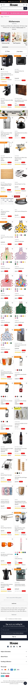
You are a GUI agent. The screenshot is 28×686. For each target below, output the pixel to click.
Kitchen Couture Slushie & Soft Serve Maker (20, 345)
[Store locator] (24, 5)
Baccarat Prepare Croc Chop (20, 184)
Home (2, 16)
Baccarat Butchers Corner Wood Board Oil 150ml (21, 449)
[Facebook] (8, 646)
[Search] (25, 8)
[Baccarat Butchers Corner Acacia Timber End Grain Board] (21, 90)
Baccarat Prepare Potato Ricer (6, 527)
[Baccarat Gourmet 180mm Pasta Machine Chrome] (21, 147)
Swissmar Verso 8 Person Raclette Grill (7, 237)
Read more (14, 29)
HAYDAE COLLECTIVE (4, 499)
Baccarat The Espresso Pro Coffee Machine (7, 101)
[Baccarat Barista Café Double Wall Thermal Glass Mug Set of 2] (7, 361)
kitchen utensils (20, 27)
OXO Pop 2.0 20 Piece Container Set (5, 212)
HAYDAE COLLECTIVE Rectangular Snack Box (5, 502)
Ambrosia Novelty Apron (19, 241)
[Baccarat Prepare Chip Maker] (7, 464)
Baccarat (17, 69)
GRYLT (16, 209)
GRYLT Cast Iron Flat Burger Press (21, 211)
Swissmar (3, 235)
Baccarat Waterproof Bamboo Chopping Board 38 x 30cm (6, 184)
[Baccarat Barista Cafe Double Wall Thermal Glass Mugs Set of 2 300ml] (21, 491)
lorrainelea (17, 421)
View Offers (23, 1)
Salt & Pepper (17, 475)
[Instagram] (11, 646)
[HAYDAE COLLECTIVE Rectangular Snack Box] (7, 491)
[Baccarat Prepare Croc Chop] (21, 173)
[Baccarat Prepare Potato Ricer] (7, 517)
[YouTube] (20, 646)
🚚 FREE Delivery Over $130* (8, 1)
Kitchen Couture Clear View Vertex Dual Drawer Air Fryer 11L (7, 74)
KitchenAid (17, 372)
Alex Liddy (3, 552)
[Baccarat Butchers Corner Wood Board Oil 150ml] (21, 438)
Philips (2, 131)
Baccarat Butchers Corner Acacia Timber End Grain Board (21, 101)
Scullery (16, 556)
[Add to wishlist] (12, 56)
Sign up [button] (14, 636)
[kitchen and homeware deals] (14, 113)
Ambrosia (17, 239)
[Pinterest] (14, 646)
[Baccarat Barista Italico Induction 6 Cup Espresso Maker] (7, 574)
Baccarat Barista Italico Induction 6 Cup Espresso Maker (7, 585)
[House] (14, 5)
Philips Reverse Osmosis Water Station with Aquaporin (6, 133)
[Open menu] (1, 5)
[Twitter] (17, 646)
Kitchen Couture (4, 71)
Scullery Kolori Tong (18, 558)
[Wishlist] (4, 5)
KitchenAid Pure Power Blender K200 (20, 375)
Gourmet (17, 155)
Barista (16, 131)
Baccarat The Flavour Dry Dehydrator (19, 71)
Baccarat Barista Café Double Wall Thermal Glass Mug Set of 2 (7, 372)
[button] (7, 51)
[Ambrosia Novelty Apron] (21, 226)
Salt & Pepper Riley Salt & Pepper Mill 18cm (21, 478)
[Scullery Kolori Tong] (21, 544)
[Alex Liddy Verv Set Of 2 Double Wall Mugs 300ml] (7, 544)
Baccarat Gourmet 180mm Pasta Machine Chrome (21, 158)
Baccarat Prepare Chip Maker (6, 475)
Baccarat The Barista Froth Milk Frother (6, 158)
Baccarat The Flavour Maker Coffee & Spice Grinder (20, 528)
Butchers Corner (18, 98)
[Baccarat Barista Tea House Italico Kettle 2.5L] (21, 122)
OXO (2, 209)
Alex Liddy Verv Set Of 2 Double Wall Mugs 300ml (7, 555)
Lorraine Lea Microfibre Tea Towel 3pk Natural (21, 424)
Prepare (16, 182)
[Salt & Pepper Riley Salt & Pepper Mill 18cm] (21, 464)
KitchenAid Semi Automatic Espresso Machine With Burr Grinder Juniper (20, 585)
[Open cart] (26, 5)
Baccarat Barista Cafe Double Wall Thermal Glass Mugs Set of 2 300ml (21, 502)
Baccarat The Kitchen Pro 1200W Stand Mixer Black (7, 449)
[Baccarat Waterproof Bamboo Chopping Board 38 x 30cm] (7, 173)
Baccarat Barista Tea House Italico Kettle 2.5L (21, 133)
